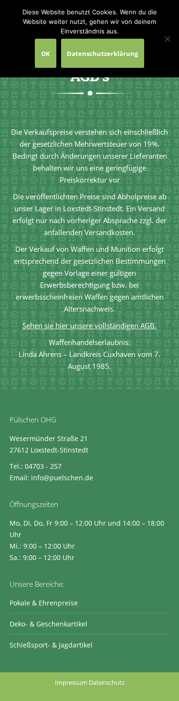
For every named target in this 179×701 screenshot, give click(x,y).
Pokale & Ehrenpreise (44, 602)
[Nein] (167, 38)
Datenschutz (107, 682)
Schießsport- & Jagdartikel (51, 644)
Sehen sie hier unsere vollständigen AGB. (89, 325)
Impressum (71, 682)
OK (45, 53)
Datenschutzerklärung (102, 53)
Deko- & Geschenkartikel (48, 623)
